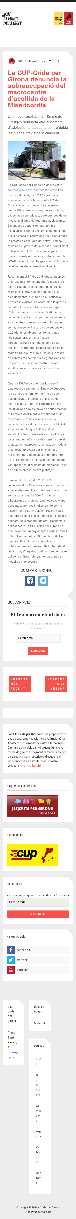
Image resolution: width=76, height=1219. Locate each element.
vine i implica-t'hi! (30, 765)
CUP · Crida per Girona (31, 61)
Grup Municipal (38, 1085)
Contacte (38, 1177)
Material (39, 1023)
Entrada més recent (19, 683)
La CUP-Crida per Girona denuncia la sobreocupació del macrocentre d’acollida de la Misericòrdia (37, 88)
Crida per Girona (50, 1207)
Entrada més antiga (56, 683)
